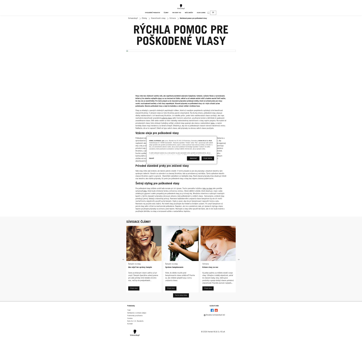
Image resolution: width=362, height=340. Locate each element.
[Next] (238, 259)
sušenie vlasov (166, 118)
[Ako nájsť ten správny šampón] (143, 259)
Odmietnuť (193, 158)
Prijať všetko (208, 158)
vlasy (160, 98)
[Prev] (123, 259)
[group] (181, 259)
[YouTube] (216, 310)
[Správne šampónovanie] (181, 259)
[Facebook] (212, 310)
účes (145, 191)
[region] (181, 150)
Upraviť (151, 158)
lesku (213, 123)
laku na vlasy (207, 188)
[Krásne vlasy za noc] (218, 259)
